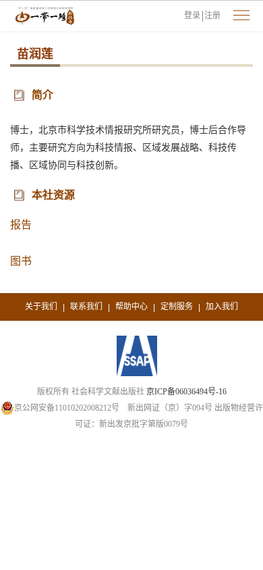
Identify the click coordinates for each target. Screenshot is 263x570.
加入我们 (222, 306)
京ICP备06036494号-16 (186, 391)
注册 (212, 15)
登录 (192, 15)
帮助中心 (131, 306)
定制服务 (176, 306)
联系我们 (86, 306)
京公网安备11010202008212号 (66, 408)
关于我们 (41, 306)
